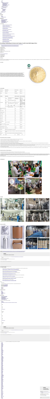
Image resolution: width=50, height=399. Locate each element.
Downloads (6, 53)
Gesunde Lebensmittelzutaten (4, 22)
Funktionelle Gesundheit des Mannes (4, 21)
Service (2, 11)
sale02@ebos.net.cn (3, 320)
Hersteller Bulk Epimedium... (6, 41)
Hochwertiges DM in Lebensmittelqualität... (8, 37)
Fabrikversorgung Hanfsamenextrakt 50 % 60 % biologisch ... (10, 271)
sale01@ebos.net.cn (6, 285)
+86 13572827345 (6, 284)
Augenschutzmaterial (3, 20)
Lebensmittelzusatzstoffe (5, 4)
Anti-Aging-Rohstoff (4, 5)
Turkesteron (7, 302)
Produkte (2, 16)
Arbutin (4, 302)
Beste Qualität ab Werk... (6, 30)
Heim (1, 1)
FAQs (1, 291)
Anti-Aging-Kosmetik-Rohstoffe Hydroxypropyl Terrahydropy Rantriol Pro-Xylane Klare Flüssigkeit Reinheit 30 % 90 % (13, 251)
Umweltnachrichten (4, 7)
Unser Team (4, 10)
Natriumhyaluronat (10, 302)
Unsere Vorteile (4, 9)
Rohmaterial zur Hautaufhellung (5, 2)
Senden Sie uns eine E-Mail (2, 53)
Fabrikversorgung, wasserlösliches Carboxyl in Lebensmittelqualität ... (11, 269)
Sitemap (2, 301)
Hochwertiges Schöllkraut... (6, 32)
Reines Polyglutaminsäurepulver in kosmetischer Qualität (9, 280)
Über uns (2, 8)
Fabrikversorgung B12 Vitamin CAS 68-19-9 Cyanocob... (9, 278)
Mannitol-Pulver (13, 302)
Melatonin (16, 302)
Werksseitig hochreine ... (5, 28)
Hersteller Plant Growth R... (6, 39)
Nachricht (2, 6)
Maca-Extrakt (2, 302)
